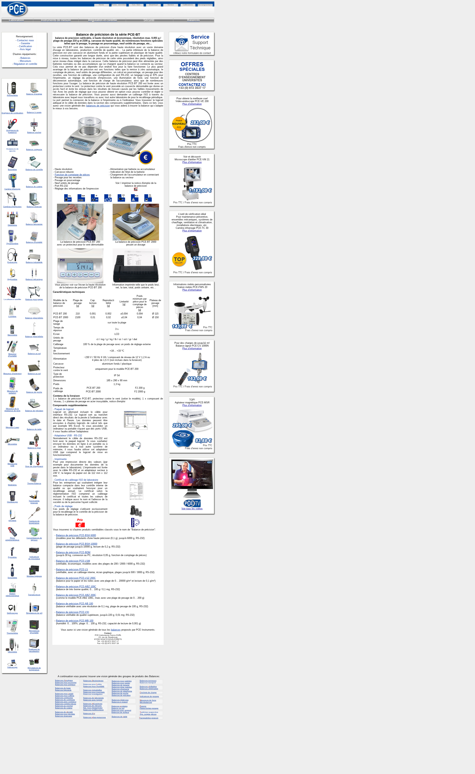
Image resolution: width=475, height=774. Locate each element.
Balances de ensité (64, 712)
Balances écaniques (92, 704)
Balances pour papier (121, 683)
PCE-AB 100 (86, 603)
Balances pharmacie (120, 689)
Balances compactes (64, 698)
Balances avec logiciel (92, 700)
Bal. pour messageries (92, 708)
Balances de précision (121, 695)
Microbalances (146, 702)
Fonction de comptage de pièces (72, 174)
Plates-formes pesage (149, 708)
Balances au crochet (64, 706)
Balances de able (119, 717)
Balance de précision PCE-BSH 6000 (76, 535)
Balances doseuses (63, 716)
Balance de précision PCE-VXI (72, 612)
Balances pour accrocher (65, 682)
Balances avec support (121, 710)
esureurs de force (148, 700)
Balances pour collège (64, 696)
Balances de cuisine (63, 708)
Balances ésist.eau (120, 700)
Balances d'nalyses (64, 680)
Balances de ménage (92, 706)
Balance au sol (118, 708)
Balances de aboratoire (93, 698)
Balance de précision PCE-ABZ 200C (76, 595)
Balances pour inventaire (94, 692)
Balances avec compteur (65, 702)
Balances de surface (120, 712)
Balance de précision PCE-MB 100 (74, 620)
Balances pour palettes (122, 681)
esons (143, 706)
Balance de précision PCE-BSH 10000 (76, 543)
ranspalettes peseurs (148, 718)
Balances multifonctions (93, 710)
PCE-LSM (84, 561)
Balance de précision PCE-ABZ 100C (76, 586)
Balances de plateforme (122, 691)
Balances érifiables (148, 687)
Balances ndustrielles (92, 690)
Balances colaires (119, 706)
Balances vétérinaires (149, 689)
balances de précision (98, 105)
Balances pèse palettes (122, 687)
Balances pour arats (64, 694)
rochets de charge (148, 692)
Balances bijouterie (63, 690)
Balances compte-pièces (65, 704)
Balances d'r (89, 713)
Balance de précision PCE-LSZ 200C (76, 578)
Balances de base (63, 688)
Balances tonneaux (148, 681)
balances (116, 629)
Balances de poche (120, 693)
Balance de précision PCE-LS (72, 569)
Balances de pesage (121, 685)
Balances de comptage (65, 700)
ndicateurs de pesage (149, 696)
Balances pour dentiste (65, 714)
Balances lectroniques (93, 681)
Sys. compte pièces (148, 714)
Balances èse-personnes (94, 717)
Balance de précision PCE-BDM (73, 552)
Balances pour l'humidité (93, 686)
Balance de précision (67, 561)
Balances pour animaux (65, 684)
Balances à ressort (120, 702)
